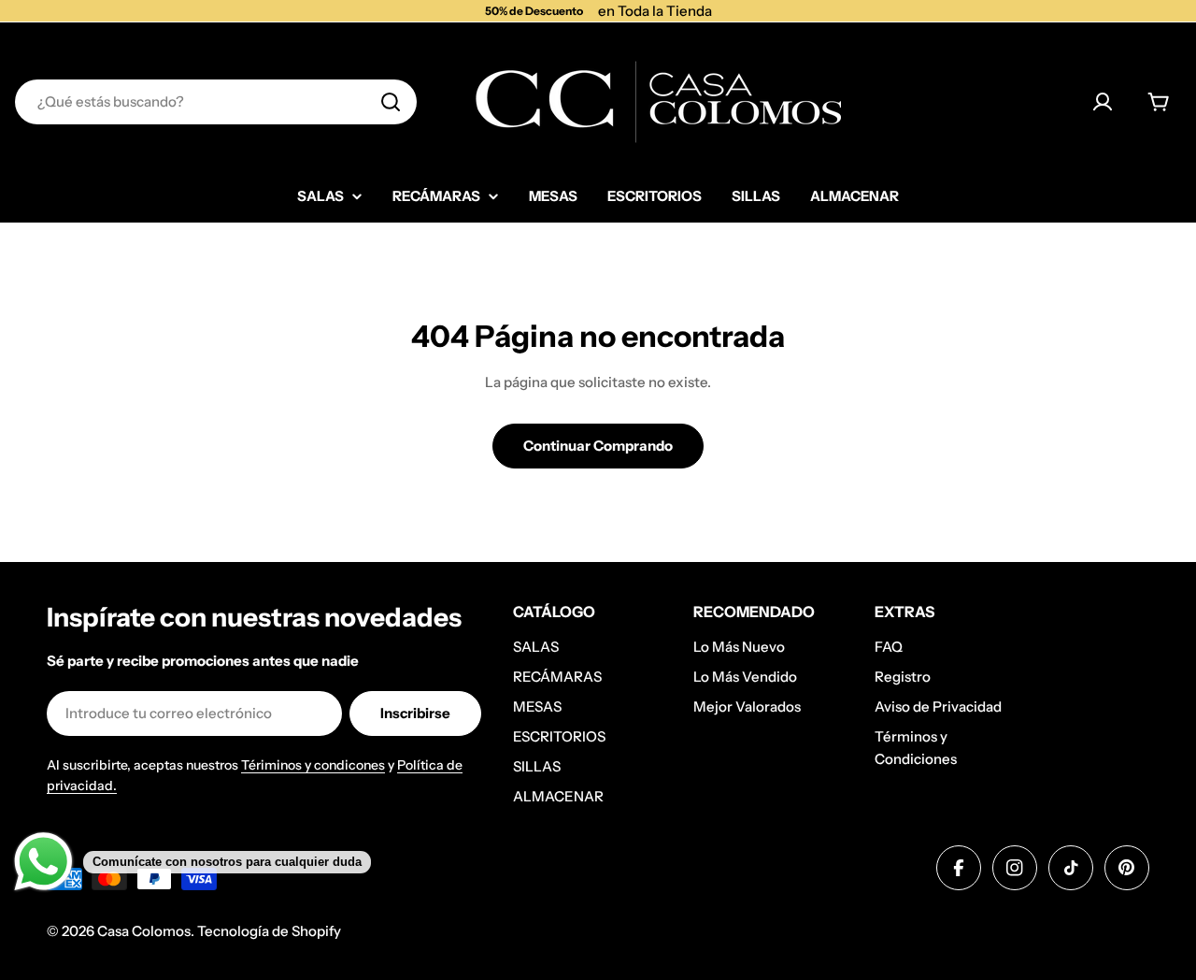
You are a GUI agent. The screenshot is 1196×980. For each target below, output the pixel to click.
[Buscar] (390, 102)
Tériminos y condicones (313, 765)
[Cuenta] (1102, 102)
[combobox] (216, 101)
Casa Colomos (144, 931)
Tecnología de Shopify (269, 931)
